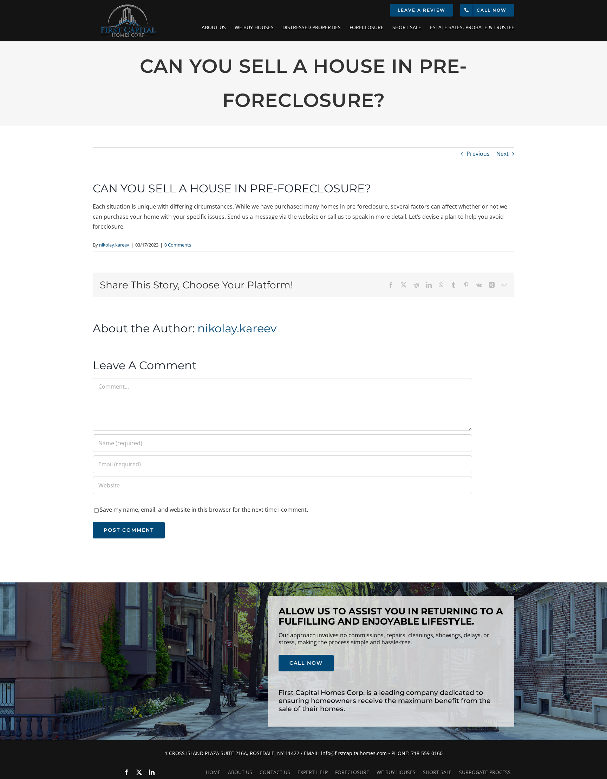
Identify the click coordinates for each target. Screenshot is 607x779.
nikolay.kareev (114, 245)
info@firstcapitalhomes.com (354, 753)
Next (502, 154)
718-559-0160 (427, 753)
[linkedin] (152, 772)
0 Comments (177, 245)
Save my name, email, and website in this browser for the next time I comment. (204, 509)
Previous (478, 154)
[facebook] (126, 772)
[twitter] (139, 772)
